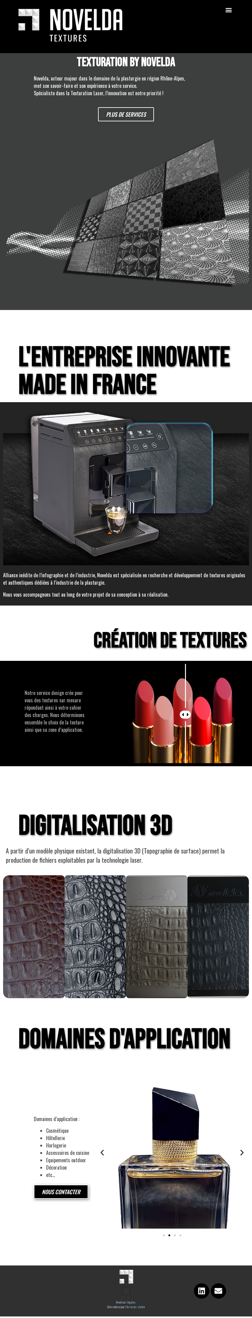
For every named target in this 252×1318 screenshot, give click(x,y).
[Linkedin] (201, 1291)
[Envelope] (218, 1291)
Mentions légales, (126, 1302)
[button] (228, 10)
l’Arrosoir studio (135, 1306)
